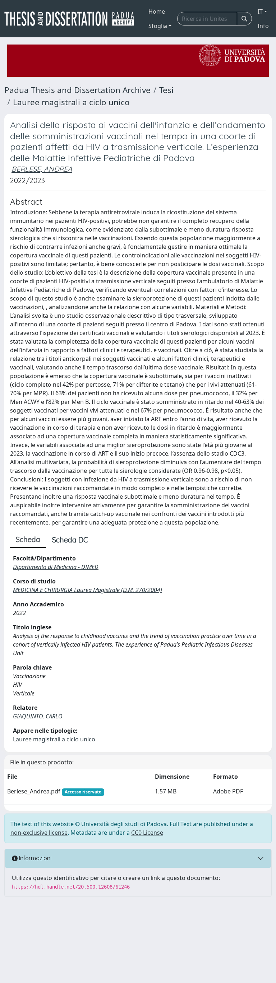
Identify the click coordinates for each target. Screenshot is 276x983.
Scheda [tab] (28, 539)
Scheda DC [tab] (70, 539)
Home (156, 11)
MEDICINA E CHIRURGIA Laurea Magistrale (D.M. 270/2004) (87, 590)
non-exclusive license (39, 833)
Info (263, 26)
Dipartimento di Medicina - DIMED (55, 567)
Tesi (166, 89)
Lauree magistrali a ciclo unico (71, 102)
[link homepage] (72, 18)
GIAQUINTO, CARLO (38, 716)
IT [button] (260, 11)
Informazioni (34, 858)
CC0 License (147, 833)
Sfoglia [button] (157, 26)
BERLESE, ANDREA (42, 168)
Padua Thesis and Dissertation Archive (77, 89)
